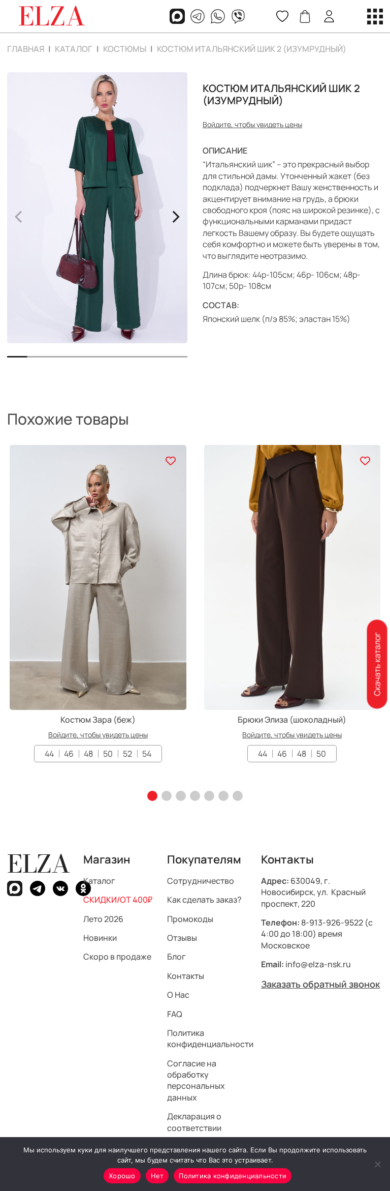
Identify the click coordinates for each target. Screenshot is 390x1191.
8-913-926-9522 (332, 922)
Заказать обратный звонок (320, 984)
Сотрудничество (200, 880)
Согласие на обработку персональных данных (196, 1080)
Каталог (73, 48)
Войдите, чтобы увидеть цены (252, 124)
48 (88, 753)
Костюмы (124, 48)
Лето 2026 (103, 919)
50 (108, 753)
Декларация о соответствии (194, 1122)
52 (127, 753)
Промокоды (190, 919)
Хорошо (122, 1176)
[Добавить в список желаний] (170, 460)
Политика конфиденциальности (210, 1038)
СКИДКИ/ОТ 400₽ (117, 900)
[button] (152, 796)
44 (49, 753)
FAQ (174, 1014)
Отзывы (182, 937)
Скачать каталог (376, 664)
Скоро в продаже (117, 957)
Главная (25, 48)
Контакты (185, 975)
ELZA (38, 863)
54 (146, 753)
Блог (176, 957)
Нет (157, 1176)
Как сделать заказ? (204, 900)
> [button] (175, 215)
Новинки (100, 937)
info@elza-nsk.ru (318, 964)
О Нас (178, 995)
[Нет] (377, 1164)
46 (69, 753)
